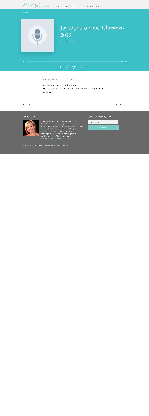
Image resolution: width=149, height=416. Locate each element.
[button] (70, 6)
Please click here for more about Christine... (57, 138)
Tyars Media (65, 145)
